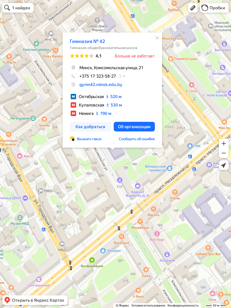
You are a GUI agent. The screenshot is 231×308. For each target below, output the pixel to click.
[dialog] (112, 90)
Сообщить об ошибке (137, 139)
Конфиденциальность (183, 305)
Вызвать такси (89, 139)
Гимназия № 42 (87, 41)
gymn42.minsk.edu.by (100, 84)
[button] (193, 8)
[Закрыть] (157, 37)
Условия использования (148, 305)
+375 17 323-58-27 (97, 76)
